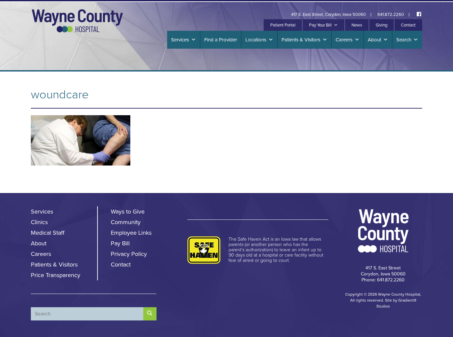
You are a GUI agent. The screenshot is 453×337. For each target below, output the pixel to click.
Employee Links (131, 232)
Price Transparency (55, 275)
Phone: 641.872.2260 (383, 280)
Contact (408, 25)
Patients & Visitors (301, 40)
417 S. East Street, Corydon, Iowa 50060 (328, 15)
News (357, 25)
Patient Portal (282, 25)
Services (180, 40)
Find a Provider (220, 40)
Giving (381, 25)
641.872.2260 (390, 15)
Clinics (39, 222)
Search (403, 40)
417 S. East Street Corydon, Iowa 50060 (383, 271)
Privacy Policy (129, 254)
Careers (344, 40)
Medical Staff (47, 232)
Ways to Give (128, 211)
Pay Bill (120, 243)
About (374, 40)
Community (126, 222)
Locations (255, 40)
